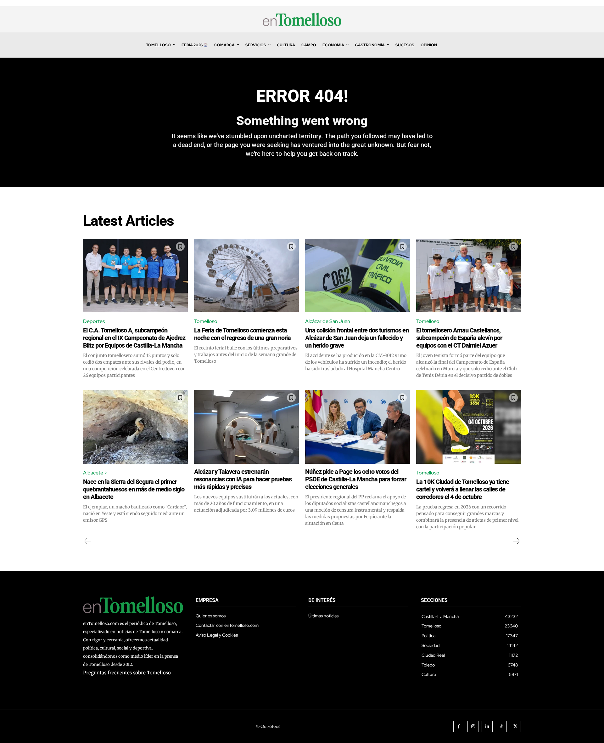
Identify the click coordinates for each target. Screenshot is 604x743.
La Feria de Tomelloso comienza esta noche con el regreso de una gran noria (242, 334)
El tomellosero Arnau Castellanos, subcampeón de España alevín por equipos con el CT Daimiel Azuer (459, 337)
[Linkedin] (487, 726)
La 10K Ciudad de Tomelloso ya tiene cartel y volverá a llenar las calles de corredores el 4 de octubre (462, 489)
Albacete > (95, 472)
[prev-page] (88, 541)
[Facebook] (458, 726)
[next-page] (516, 541)
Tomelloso (205, 321)
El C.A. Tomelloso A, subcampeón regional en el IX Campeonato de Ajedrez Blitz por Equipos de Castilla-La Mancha (134, 337)
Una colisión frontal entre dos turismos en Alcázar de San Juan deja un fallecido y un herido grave (357, 337)
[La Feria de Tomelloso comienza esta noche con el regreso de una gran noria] (246, 275)
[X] (515, 726)
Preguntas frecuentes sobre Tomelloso (127, 673)
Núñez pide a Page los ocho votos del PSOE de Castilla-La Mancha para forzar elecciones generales (355, 479)
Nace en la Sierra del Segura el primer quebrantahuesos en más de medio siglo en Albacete (133, 489)
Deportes (94, 321)
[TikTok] (501, 726)
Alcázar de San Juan (327, 321)
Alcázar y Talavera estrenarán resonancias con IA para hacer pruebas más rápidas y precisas (243, 479)
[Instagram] (472, 726)
